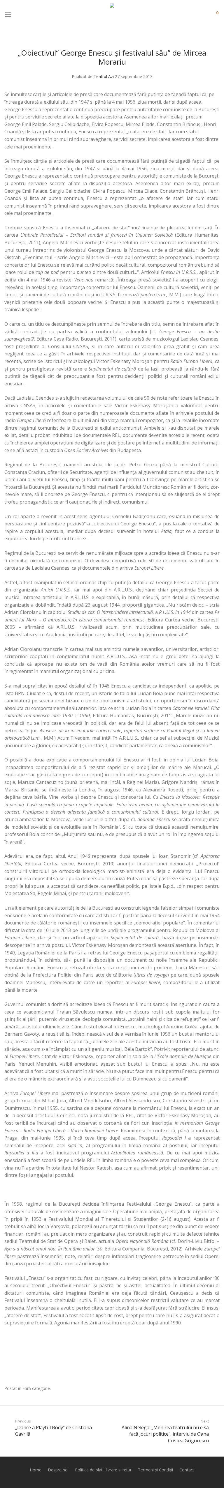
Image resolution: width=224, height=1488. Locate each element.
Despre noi (58, 1470)
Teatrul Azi (104, 76)
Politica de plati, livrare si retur (103, 1470)
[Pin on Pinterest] (218, 1388)
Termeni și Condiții (155, 1470)
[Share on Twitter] (209, 1388)
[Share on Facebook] (201, 1388)
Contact (186, 1470)
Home (35, 1470)
